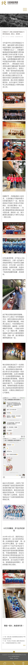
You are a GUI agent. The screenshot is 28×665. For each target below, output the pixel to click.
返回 (24, 645)
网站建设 (11, 658)
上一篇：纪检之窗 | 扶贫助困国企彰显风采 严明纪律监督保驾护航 (14, 637)
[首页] (4, 663)
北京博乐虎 (16, 658)
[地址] (23, 663)
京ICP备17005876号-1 (16, 656)
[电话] (14, 663)
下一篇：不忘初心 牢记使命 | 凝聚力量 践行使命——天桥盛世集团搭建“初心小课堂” (14, 642)
